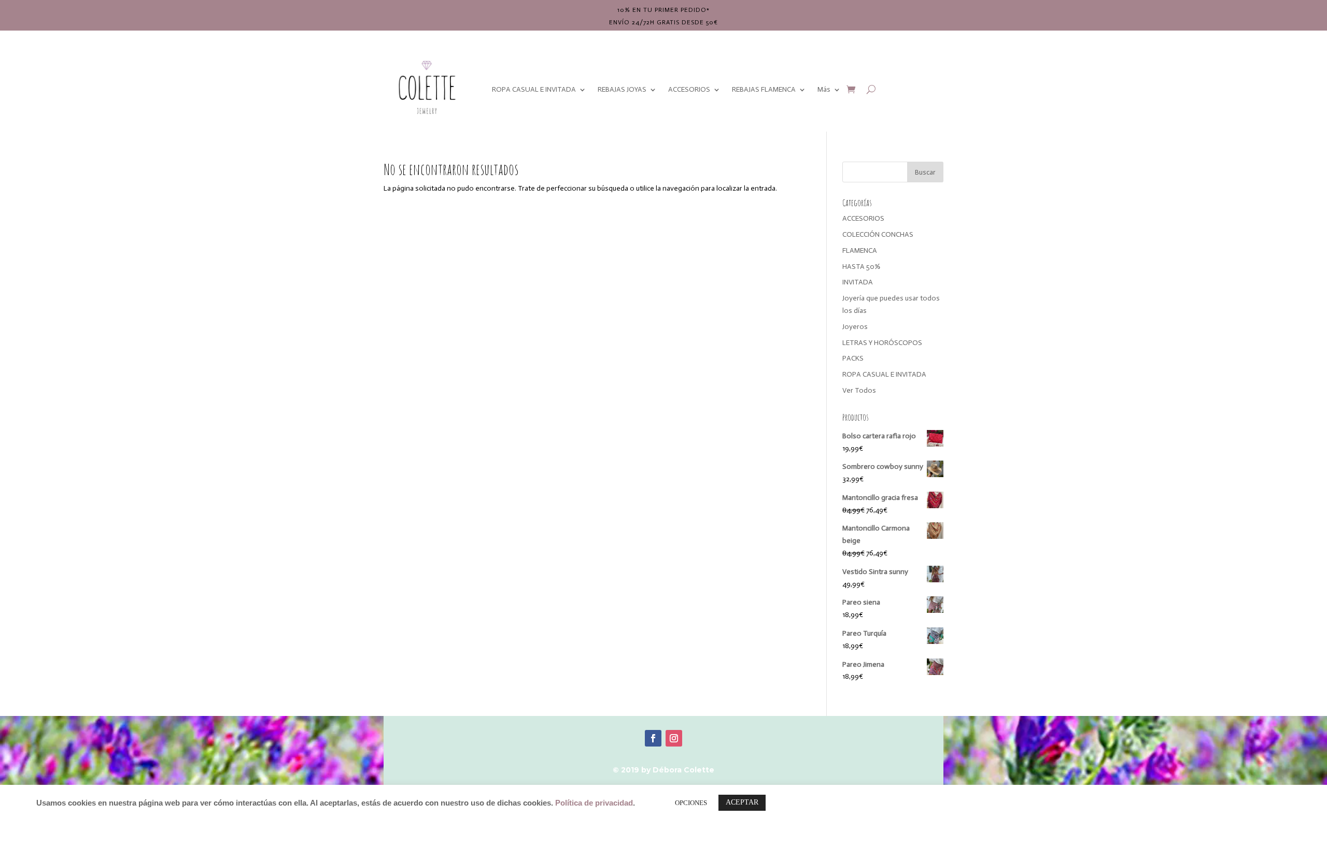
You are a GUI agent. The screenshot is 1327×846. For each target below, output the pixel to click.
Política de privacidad (594, 803)
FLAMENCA (859, 250)
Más (823, 89)
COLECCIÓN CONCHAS (877, 234)
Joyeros (855, 326)
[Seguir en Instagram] (674, 738)
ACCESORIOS (689, 89)
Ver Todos (859, 390)
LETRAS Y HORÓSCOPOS (882, 342)
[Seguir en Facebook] (653, 738)
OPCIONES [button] (691, 803)
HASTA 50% (861, 266)
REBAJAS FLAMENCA (764, 89)
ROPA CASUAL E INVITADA (534, 89)
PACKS (853, 358)
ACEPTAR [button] (742, 802)
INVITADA (857, 282)
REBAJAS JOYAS (622, 89)
